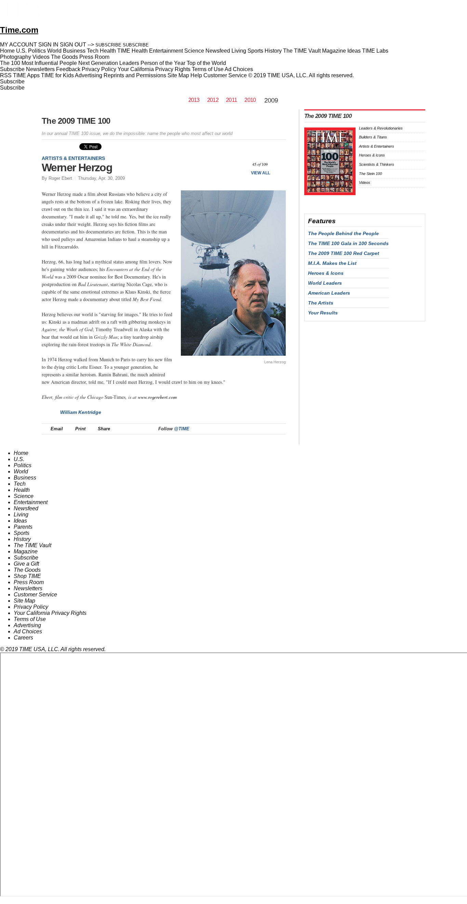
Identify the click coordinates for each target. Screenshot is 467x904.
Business (25, 478)
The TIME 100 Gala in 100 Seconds (348, 243)
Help (196, 75)
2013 (194, 100)
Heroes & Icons (372, 155)
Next (278, 164)
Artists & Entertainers (73, 158)
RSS (6, 75)
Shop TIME (27, 576)
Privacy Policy (99, 69)
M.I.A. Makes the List (332, 263)
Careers (23, 637)
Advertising (88, 75)
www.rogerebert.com (157, 397)
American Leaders (329, 293)
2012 (212, 100)
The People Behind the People (343, 233)
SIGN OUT (73, 45)
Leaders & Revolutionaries (381, 128)
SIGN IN (48, 45)
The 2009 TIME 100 (76, 120)
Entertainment (31, 502)
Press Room (29, 582)
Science (24, 496)
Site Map (178, 75)
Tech (20, 484)
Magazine (26, 551)
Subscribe (12, 69)
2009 (271, 100)
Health (22, 490)
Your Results (323, 312)
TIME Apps (26, 75)
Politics (22, 465)
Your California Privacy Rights (154, 69)
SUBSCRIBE (108, 45)
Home (21, 453)
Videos (364, 182)
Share (104, 428)
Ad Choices (239, 69)
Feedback (68, 69)
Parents (23, 527)
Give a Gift (26, 564)
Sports (21, 533)
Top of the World (206, 63)
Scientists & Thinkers (376, 164)
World (21, 471)
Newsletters (40, 69)
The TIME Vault (32, 545)
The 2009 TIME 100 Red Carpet (343, 253)
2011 (231, 100)
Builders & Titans (373, 137)
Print (80, 428)
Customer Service (225, 75)
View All (260, 173)
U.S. (19, 459)
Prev (242, 164)
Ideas (20, 521)
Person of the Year (163, 63)
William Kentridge (80, 412)
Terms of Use (208, 69)
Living (21, 514)
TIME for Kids (57, 75)
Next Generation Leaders (108, 63)
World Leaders (325, 283)
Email (57, 428)
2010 (250, 100)
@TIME (181, 428)
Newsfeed (26, 508)
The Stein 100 (370, 174)
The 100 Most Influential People (38, 63)
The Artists (320, 303)
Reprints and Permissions (135, 75)
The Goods (27, 570)
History (22, 539)
